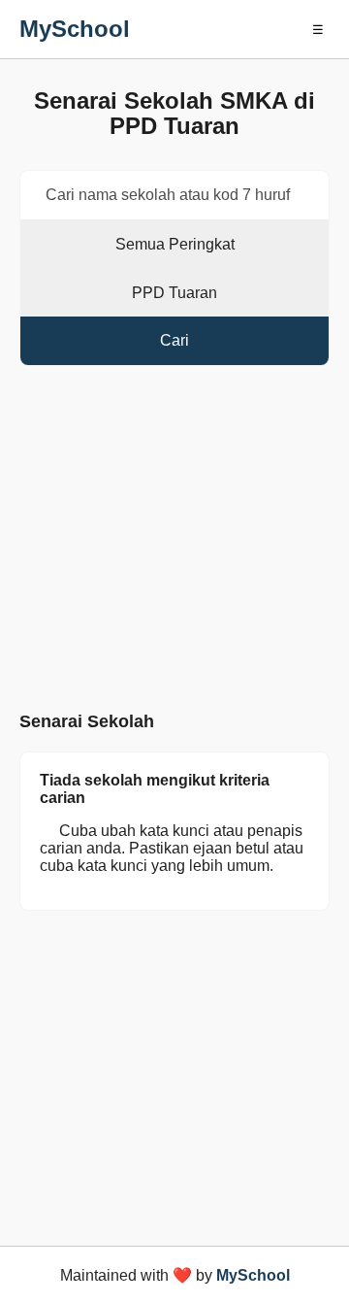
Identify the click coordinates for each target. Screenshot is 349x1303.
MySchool (74, 29)
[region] (174, 542)
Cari (174, 340)
